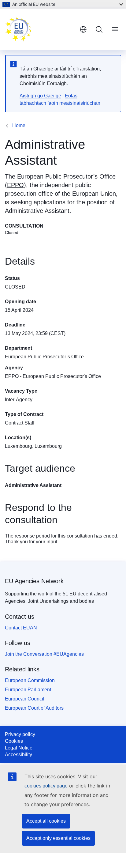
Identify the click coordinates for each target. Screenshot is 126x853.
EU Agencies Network (34, 581)
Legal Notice (18, 747)
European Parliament (28, 689)
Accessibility (18, 754)
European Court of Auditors (34, 708)
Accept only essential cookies (58, 838)
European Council (24, 698)
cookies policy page (46, 785)
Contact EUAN (21, 627)
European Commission (30, 680)
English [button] (83, 29)
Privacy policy (20, 734)
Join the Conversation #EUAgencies (44, 654)
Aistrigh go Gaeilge (40, 95)
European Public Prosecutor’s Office (66, 176)
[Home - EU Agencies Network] (40, 29)
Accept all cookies (46, 821)
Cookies (14, 741)
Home (18, 125)
